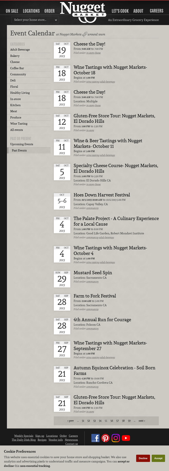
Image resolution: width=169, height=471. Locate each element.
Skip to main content (15, 3)
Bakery (15, 56)
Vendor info (56, 439)
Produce (15, 117)
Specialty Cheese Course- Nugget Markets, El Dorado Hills (116, 168)
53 (94, 420)
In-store (15, 99)
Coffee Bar (17, 68)
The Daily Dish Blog (24, 439)
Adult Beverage (20, 49)
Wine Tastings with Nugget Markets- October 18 (110, 70)
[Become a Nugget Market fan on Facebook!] (95, 441)
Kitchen (15, 105)
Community (18, 74)
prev (71, 420)
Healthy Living (20, 93)
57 (117, 420)
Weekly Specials (23, 435)
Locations (31, 11)
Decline (143, 458)
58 (123, 420)
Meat (13, 111)
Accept (158, 458)
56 (112, 420)
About (138, 11)
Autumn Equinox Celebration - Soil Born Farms (114, 370)
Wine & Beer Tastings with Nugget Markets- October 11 (108, 143)
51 (83, 420)
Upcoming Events (21, 144)
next (141, 420)
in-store (90, 52)
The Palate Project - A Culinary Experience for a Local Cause (116, 221)
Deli (13, 80)
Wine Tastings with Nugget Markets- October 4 (110, 250)
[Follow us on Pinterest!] (105, 441)
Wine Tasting (18, 123)
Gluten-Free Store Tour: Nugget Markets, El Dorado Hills (114, 118)
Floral (14, 86)
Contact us (71, 443)
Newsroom (71, 439)
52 (88, 420)
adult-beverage (107, 81)
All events (16, 130)
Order (49, 11)
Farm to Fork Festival (95, 296)
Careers (156, 11)
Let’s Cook (120, 11)
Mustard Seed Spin (93, 273)
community (92, 208)
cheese (98, 52)
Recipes (42, 439)
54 (100, 420)
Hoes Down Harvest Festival (102, 195)
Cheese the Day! (89, 44)
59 (129, 420)
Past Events (19, 150)
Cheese (15, 62)
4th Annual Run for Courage (102, 320)
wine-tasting (93, 81)
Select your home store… (30, 20)
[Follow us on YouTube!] (126, 441)
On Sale (12, 11)
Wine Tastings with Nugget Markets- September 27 (110, 345)
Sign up (39, 435)
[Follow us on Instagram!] (116, 441)
